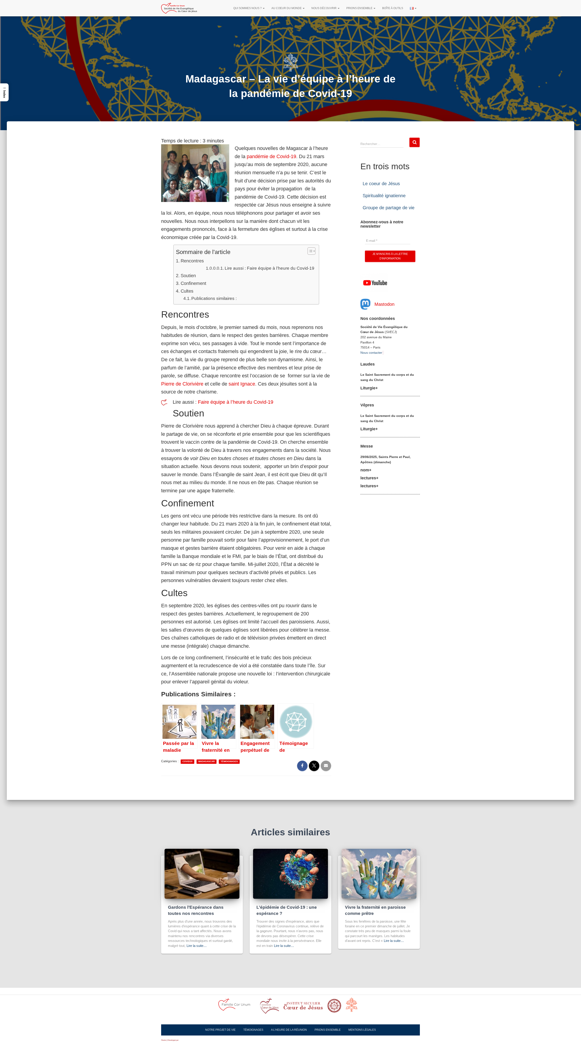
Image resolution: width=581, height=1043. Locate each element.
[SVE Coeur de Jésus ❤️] (179, 8)
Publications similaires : (214, 298)
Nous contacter (371, 352)
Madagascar (206, 761)
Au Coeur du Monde (286, 8)
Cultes (187, 291)
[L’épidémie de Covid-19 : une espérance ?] (290, 873)
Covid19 (187, 761)
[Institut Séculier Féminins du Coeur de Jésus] (303, 1007)
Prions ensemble (359, 8)
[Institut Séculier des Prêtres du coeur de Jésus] (269, 1007)
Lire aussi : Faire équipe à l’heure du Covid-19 (269, 268)
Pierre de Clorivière (182, 384)
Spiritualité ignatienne (384, 195)
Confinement (193, 283)
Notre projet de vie (220, 1029)
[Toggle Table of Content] (309, 251)
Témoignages (229, 761)
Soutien (188, 275)
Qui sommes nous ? (247, 8)
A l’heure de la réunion (289, 1029)
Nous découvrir (324, 8)
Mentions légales (362, 1029)
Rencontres (192, 260)
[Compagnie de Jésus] (334, 1007)
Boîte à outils (392, 8)
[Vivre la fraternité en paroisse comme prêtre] (379, 873)
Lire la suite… (197, 946)
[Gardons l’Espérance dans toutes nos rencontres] (202, 873)
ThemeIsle (183, 1040)
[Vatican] (354, 1007)
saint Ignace (242, 384)
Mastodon (384, 304)
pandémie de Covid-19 (271, 156)
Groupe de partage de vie (388, 207)
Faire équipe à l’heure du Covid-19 (235, 402)
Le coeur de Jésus (381, 183)
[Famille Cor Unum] (237, 1007)
